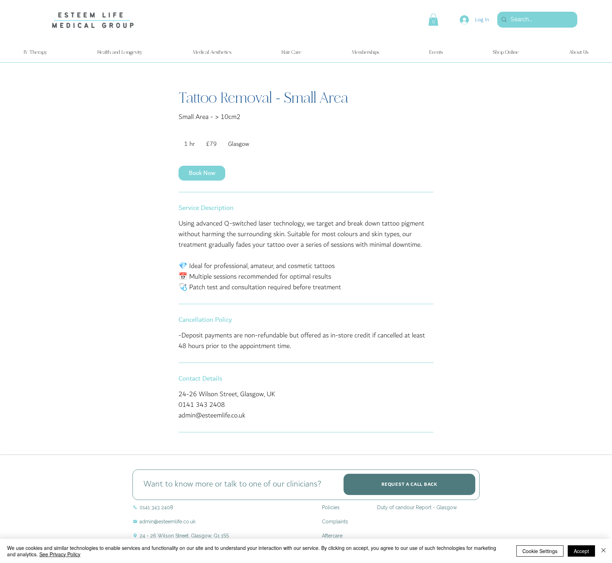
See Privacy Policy (59, 554)
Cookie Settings (539, 551)
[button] (433, 19)
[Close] (603, 551)
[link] (201, 173)
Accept (581, 551)
